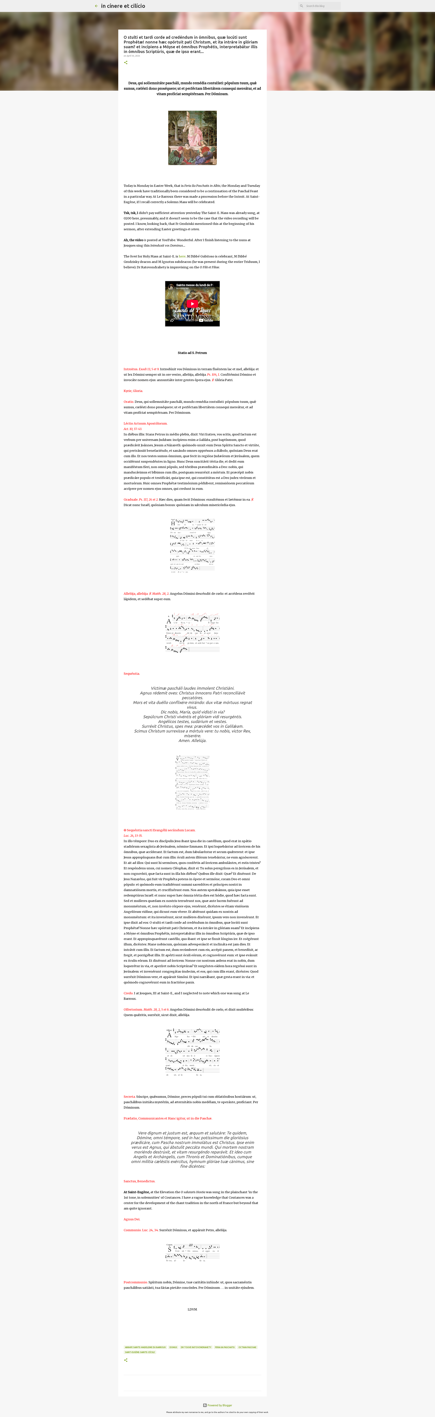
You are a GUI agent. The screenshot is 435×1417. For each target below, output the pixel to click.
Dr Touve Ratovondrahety (196, 1347)
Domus (173, 1347)
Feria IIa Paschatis (225, 1347)
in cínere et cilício (123, 6)
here (182, 256)
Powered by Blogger (219, 1405)
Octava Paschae (247, 1347)
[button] (126, 62)
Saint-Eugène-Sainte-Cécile (140, 1352)
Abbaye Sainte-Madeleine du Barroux (145, 1347)
